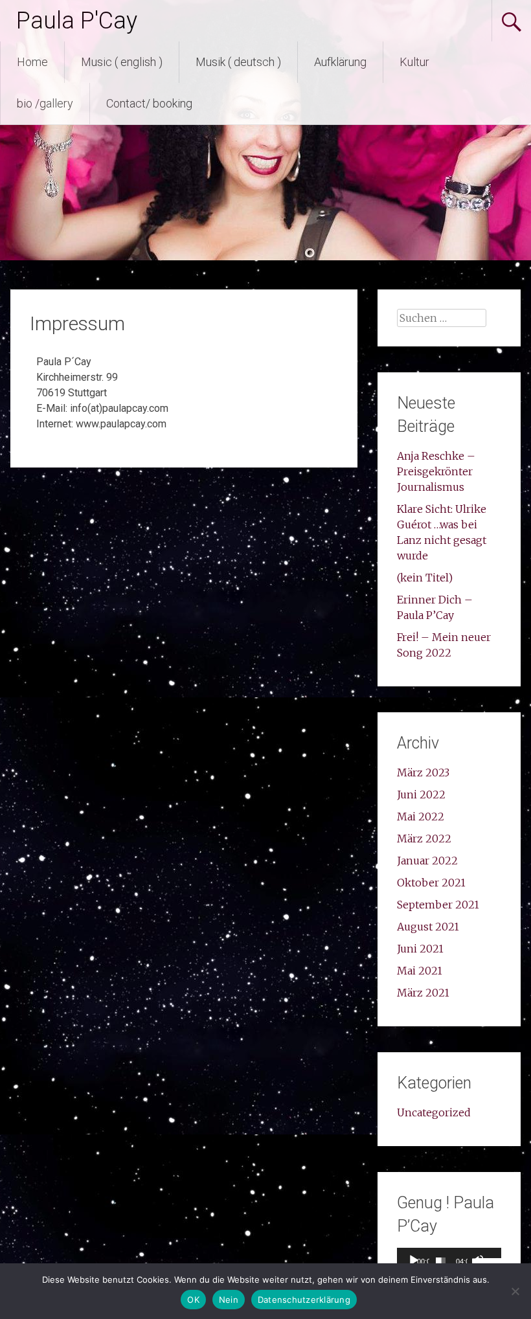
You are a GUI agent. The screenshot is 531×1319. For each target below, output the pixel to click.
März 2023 (423, 772)
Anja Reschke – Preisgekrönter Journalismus (436, 471)
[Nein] (514, 1291)
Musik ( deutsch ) (238, 62)
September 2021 (438, 904)
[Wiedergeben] (413, 1260)
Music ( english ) (122, 62)
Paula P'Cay (76, 20)
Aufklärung (340, 62)
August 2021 (428, 926)
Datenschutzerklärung (304, 1299)
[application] (449, 1261)
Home (32, 62)
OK (193, 1299)
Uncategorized (434, 1112)
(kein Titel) (425, 577)
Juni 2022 (421, 794)
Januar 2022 (427, 860)
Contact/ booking (149, 103)
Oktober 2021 (431, 882)
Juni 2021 (420, 948)
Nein (228, 1299)
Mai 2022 (420, 816)
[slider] (441, 1260)
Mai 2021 (419, 970)
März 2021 (423, 992)
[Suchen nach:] (441, 317)
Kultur (414, 62)
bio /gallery (45, 103)
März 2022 (424, 838)
